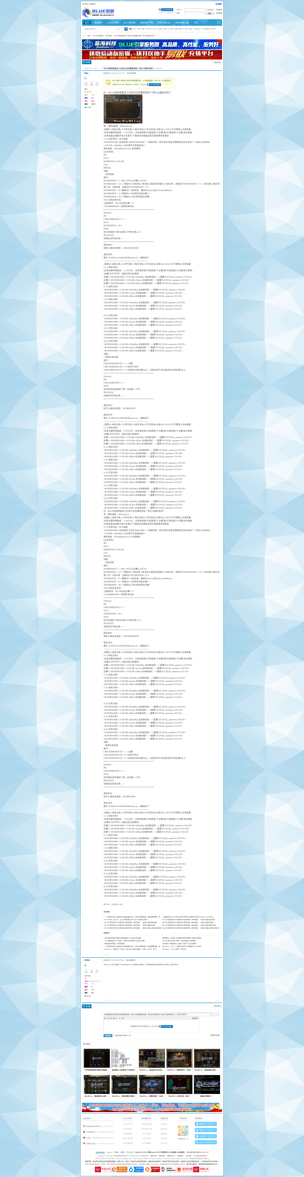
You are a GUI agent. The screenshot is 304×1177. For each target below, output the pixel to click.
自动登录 (210, 10)
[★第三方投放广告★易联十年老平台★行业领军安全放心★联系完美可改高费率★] (152, 59)
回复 (108, 955)
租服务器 (164, 1134)
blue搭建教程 (127, 1134)
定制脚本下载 (147, 1124)
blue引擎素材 (146, 1143)
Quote (117, 1018)
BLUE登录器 (171, 1152)
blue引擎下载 (127, 1124)
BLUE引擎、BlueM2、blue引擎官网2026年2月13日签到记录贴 (125, 919)
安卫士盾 (164, 1143)
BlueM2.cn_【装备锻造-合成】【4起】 (99, 1096)
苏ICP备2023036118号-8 (105, 1132)
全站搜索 (218, 4)
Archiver (109, 1152)
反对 (123, 1000)
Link (114, 1018)
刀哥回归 (87, 960)
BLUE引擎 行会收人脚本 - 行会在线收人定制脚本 (179, 941)
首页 (87, 22)
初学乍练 (87, 976)
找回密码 (219, 10)
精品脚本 (98, 22)
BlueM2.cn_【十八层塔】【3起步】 (175, 949)
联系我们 (164, 1129)
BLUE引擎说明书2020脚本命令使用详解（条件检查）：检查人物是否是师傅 (130, 922)
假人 (134, 29)
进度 (121, 904)
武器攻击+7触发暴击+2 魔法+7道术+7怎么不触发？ (180, 943)
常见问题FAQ (164, 22)
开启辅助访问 (214, 4)
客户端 (213, 29)
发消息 (89, 107)
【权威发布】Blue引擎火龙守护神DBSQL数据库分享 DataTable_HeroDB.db (188, 917)
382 (91, 83)
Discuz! (126, 1158)
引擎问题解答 (128, 1143)
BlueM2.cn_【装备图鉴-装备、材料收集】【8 (211, 1070)
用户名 (179, 10)
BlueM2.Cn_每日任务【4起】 (179, 1096)
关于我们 (164, 1124)
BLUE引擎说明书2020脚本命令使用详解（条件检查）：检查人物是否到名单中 (189, 925)
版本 (172, 29)
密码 (178, 13)
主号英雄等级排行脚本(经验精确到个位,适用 (101, 1070)
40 (91, 970)
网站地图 (190, 1152)
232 (97, 970)
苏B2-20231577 (108, 1126)
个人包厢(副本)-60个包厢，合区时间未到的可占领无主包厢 (124, 941)
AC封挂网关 (113, 22)
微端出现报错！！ (207, 1096)
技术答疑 (109, 36)
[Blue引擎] (98, 17)
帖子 (118, 29)
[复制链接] (158, 68)
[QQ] (100, 1152)
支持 (116, 1000)
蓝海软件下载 (146, 22)
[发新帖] (86, 62)
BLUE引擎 (147, 1152)
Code (120, 1018)
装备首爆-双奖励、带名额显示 (114, 943)
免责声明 (153, 1156)
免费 (176, 29)
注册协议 (180, 1156)
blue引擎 (148, 29)
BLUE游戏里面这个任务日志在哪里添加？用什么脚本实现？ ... (135, 36)
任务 (107, 904)
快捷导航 (219, 23)
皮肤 (165, 29)
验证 (190, 29)
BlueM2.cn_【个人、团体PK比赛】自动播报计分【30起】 (182, 946)
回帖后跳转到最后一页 (123, 1035)
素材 (143, 29)
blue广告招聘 (146, 1134)
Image (111, 1018)
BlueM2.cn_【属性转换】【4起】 (152, 1096)
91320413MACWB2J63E (105, 1144)
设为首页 (85, 4)
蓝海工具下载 (128, 1138)
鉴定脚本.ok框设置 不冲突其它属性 (125, 1070)
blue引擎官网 (205, 29)
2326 (86, 83)
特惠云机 (164, 1138)
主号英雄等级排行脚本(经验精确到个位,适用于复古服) (122, 938)
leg (169, 29)
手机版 (116, 1152)
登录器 (160, 29)
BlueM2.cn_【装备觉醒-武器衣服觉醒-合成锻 (128, 1096)
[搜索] (125, 29)
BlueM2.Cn (139, 1152)
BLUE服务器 (129, 22)
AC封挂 (185, 29)
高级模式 (195, 1018)
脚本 (138, 29)
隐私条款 (162, 1156)
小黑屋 (122, 1152)
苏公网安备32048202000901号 (103, 1138)
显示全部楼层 (131, 73)
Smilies (122, 1018)
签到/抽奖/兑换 (182, 22)
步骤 (113, 904)
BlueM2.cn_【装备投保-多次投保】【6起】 (155, 1070)
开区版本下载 (147, 1129)
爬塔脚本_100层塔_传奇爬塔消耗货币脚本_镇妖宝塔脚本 (182, 938)
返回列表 (218, 62)
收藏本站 (93, 4)
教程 (180, 29)
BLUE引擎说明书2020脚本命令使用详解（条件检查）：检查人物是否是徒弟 (189, 919)
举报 (217, 955)
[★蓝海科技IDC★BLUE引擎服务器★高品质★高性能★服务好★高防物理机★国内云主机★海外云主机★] (152, 49)
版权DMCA (171, 1156)
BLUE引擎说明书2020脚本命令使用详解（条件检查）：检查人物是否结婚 (188, 922)
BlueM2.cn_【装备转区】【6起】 (179, 1070)
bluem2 (154, 29)
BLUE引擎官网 (98, 36)
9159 (97, 83)
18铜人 (86, 73)
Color (108, 1018)
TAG (207, 1152)
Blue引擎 (84, 35)
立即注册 (219, 13)
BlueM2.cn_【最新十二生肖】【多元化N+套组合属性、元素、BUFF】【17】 (130, 949)
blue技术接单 (146, 1138)
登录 (118, 84)
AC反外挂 (196, 29)
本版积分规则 (215, 1035)
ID (110, 904)
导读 (196, 22)
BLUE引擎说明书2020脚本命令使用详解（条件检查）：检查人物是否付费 (129, 925)
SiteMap (202, 1152)
